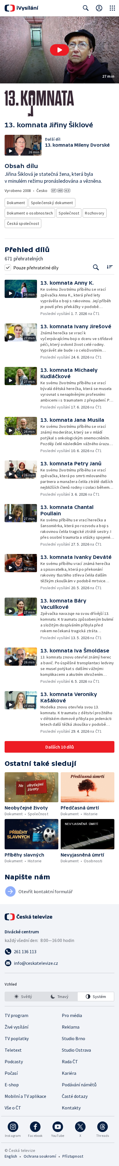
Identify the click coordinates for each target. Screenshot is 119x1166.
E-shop (12, 1084)
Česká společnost (23, 223)
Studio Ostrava (76, 1050)
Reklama (70, 1027)
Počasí (11, 1073)
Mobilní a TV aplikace (25, 1096)
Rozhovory (94, 213)
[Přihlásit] (99, 8)
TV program (16, 1015)
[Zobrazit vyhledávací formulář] (85, 8)
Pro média (72, 1015)
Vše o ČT (13, 1108)
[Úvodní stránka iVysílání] (21, 8)
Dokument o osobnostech (30, 213)
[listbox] (59, 996)
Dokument (16, 202)
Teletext (13, 1050)
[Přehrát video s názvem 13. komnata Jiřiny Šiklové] (59, 50)
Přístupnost (72, 1156)
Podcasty (14, 1061)
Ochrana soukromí (40, 1156)
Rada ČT (70, 1061)
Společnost (69, 213)
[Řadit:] (109, 267)
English (11, 1156)
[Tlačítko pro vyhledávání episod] (96, 267)
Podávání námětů (79, 1084)
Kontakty (71, 1108)
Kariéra (69, 1073)
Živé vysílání (16, 1027)
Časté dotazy (75, 1096)
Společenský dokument (52, 202)
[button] (59, 49)
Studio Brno (73, 1038)
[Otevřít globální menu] (112, 8)
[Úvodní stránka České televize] (29, 916)
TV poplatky (17, 1038)
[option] (23, 996)
